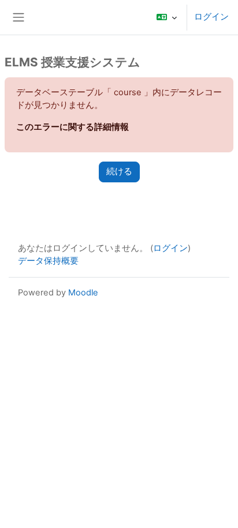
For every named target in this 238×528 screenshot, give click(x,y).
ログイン (211, 17)
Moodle (83, 292)
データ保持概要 (48, 261)
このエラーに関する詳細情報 (72, 127)
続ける (119, 171)
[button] (166, 17)
